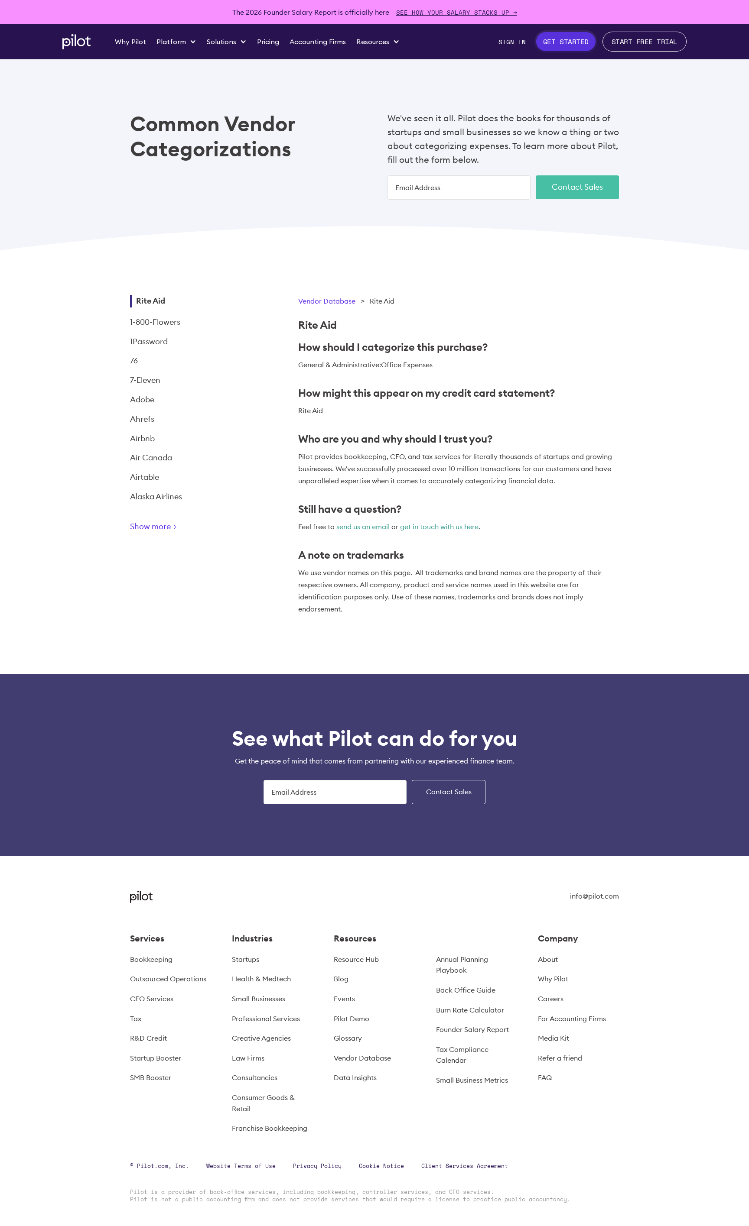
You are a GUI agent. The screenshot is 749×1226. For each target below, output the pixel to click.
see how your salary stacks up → (456, 12)
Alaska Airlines (156, 496)
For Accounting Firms (572, 1018)
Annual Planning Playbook (462, 965)
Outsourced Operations (168, 978)
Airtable (144, 477)
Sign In (512, 41)
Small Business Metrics (472, 1080)
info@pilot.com (594, 896)
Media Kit (553, 1038)
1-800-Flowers (155, 322)
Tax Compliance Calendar (462, 1055)
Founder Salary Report (472, 1029)
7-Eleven (145, 380)
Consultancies (254, 1077)
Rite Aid (150, 301)
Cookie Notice (381, 1165)
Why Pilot (553, 978)
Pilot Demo (351, 1018)
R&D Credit (148, 1038)
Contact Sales (577, 187)
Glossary (348, 1038)
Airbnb (142, 438)
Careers (550, 998)
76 (134, 361)
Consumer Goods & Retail (263, 1103)
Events (344, 998)
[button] (176, 41)
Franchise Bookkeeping (269, 1128)
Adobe (142, 399)
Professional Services (266, 1018)
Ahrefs (142, 419)
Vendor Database (326, 301)
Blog (341, 978)
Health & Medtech (261, 978)
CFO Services (151, 998)
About (548, 959)
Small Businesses (258, 998)
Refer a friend (560, 1058)
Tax (135, 1018)
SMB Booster (150, 1077)
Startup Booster (155, 1058)
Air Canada (151, 458)
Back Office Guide (465, 990)
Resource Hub (356, 959)
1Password (149, 341)
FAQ (545, 1077)
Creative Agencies (261, 1038)
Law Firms (248, 1058)
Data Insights (355, 1077)
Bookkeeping (151, 959)
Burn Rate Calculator (470, 1010)
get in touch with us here (439, 526)
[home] (76, 41)
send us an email (363, 526)
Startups (245, 959)
